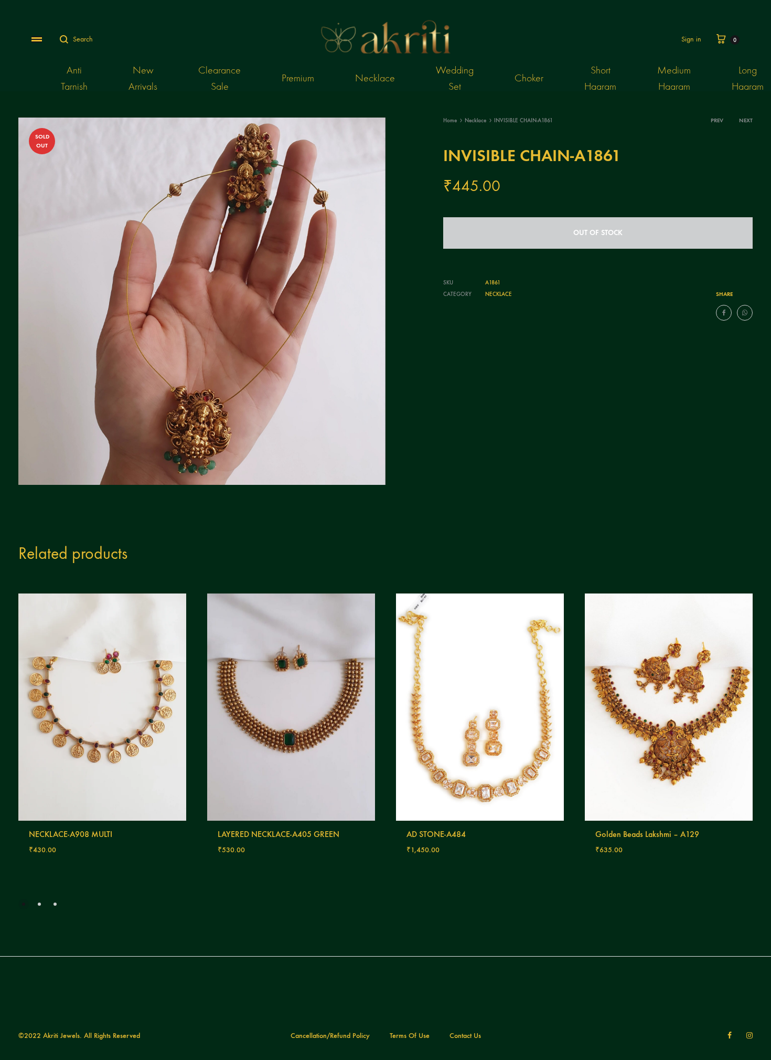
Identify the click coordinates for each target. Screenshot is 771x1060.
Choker (529, 78)
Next (746, 120)
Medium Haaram (674, 78)
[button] (23, 904)
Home (450, 120)
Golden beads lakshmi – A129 (647, 834)
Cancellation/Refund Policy (330, 1035)
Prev (717, 120)
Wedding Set (455, 78)
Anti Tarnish (74, 78)
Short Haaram (600, 78)
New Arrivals (142, 78)
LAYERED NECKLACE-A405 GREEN (278, 834)
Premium (298, 78)
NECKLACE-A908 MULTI (70, 834)
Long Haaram (748, 78)
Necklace (375, 78)
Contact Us (465, 1035)
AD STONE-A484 (436, 834)
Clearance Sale (219, 78)
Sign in (691, 39)
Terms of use (410, 1035)
